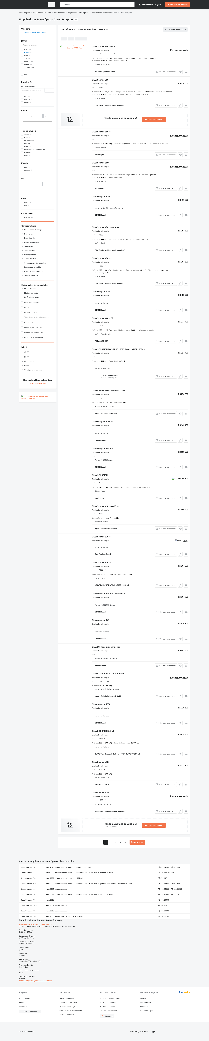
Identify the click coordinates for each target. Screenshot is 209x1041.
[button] (180, 72)
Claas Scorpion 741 (28, 867)
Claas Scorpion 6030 (29, 911)
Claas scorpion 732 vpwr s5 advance (108, 593)
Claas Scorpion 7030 (101, 258)
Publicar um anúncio (153, 119)
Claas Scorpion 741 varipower (105, 227)
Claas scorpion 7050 (101, 196)
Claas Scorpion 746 (100, 793)
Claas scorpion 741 (100, 620)
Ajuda (21, 1002)
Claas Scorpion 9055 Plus (103, 46)
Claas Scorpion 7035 (29, 894)
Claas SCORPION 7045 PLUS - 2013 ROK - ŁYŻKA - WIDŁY (118, 349)
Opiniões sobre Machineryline (71, 1011)
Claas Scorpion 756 (28, 873)
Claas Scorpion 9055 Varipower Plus (108, 391)
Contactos (23, 1006)
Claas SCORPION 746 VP (103, 731)
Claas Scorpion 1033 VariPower (106, 506)
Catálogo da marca (67, 1015)
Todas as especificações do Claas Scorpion (35, 924)
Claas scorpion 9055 (101, 291)
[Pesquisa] (62, 4)
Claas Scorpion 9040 (101, 80)
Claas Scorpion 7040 (101, 537)
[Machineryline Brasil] (32, 4)
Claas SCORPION (100, 475)
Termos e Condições (67, 998)
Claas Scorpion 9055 (101, 163)
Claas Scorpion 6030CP (102, 318)
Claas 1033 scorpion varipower (106, 647)
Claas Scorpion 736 (100, 762)
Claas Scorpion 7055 (101, 562)
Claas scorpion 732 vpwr (103, 448)
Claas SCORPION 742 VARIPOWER (108, 674)
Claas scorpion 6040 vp (102, 422)
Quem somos (24, 998)
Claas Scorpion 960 (28, 884)
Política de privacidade (68, 1002)
